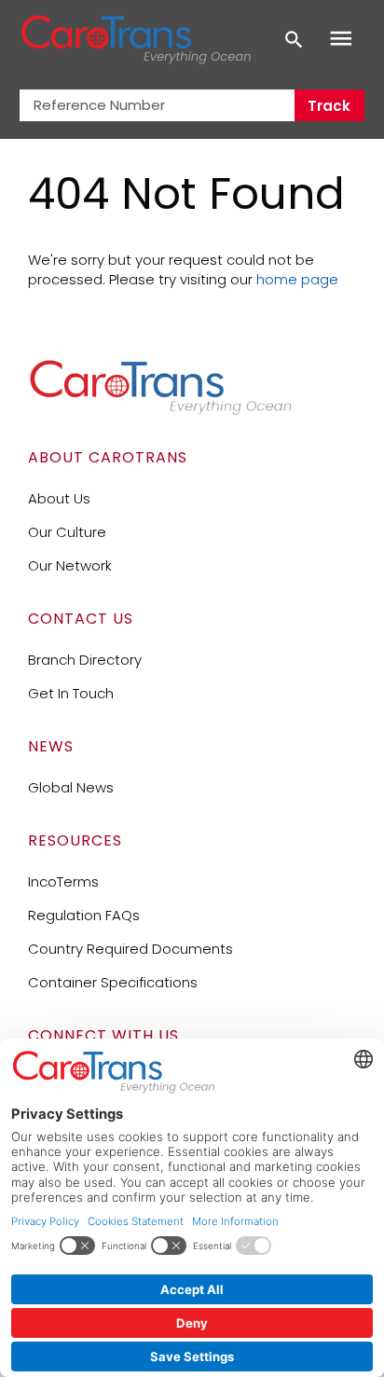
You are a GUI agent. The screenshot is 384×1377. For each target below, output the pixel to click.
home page (297, 279)
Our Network (70, 565)
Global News (71, 787)
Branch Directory (85, 659)
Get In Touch (71, 693)
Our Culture (67, 532)
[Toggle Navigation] (341, 39)
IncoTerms (63, 881)
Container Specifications (113, 982)
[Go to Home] (160, 410)
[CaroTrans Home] (136, 39)
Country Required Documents (130, 948)
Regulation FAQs (84, 915)
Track (329, 106)
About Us (59, 498)
